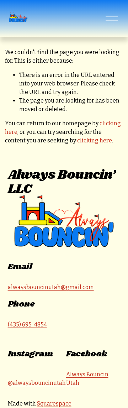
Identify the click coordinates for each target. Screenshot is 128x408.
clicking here (94, 140)
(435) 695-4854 (27, 324)
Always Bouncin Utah (87, 378)
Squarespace (54, 403)
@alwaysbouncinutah (37, 383)
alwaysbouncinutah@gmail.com (51, 287)
